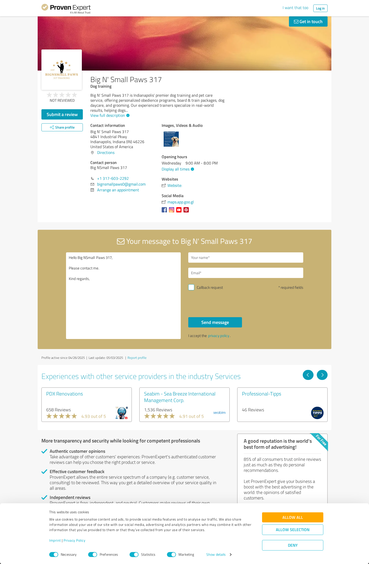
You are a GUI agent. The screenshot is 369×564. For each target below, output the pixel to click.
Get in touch (310, 21)
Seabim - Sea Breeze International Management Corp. (179, 397)
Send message (215, 322)
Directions (105, 152)
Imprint (55, 540)
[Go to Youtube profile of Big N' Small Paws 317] (179, 212)
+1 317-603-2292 (113, 178)
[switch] (92, 554)
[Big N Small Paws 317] (61, 69)
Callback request (210, 287)
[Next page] (322, 375)
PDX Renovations (64, 393)
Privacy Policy (74, 540)
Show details (216, 554)
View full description (107, 115)
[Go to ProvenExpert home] (66, 9)
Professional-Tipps (261, 393)
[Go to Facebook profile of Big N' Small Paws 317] (165, 212)
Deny (293, 545)
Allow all (292, 517)
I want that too (295, 7)
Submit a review (62, 114)
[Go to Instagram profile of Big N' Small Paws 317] (172, 212)
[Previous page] (308, 375)
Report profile (137, 357)
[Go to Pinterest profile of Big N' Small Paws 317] (187, 212)
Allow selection (293, 530)
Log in (320, 8)
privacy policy (218, 335)
